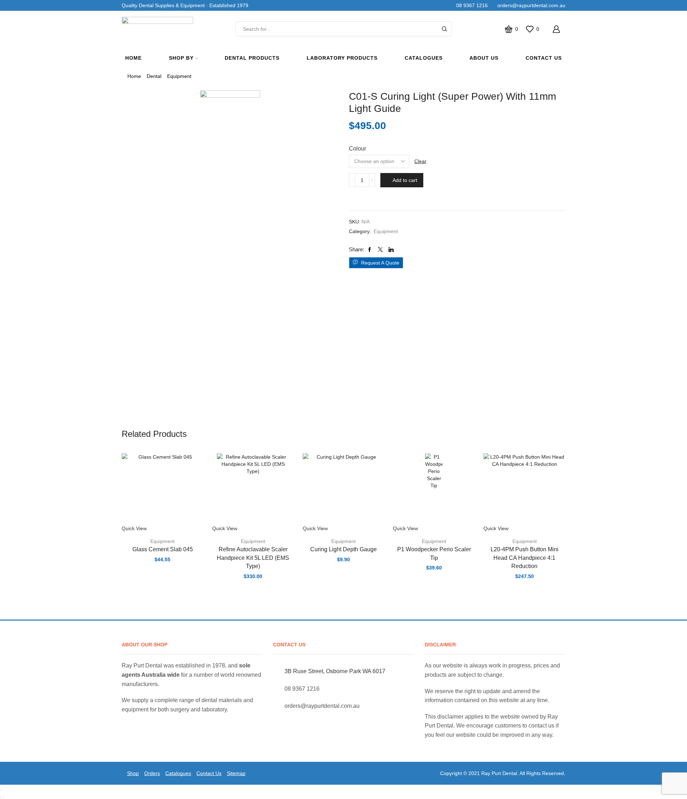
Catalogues (424, 58)
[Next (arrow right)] (3, 797)
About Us (483, 58)
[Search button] (444, 29)
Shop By (181, 58)
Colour (357, 149)
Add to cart (405, 180)
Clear (420, 161)
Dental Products (252, 58)
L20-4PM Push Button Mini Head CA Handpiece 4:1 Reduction (525, 557)
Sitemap (236, 773)
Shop (133, 773)
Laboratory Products (342, 58)
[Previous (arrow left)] (0, 797)
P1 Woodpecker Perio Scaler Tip (434, 553)
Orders (152, 773)
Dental (154, 76)
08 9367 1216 (470, 5)
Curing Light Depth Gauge (343, 549)
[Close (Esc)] (0, 790)
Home (133, 58)
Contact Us (544, 58)
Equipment (179, 76)
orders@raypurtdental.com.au (529, 5)
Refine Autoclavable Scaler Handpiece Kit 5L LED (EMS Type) (253, 557)
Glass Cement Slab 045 (162, 549)
